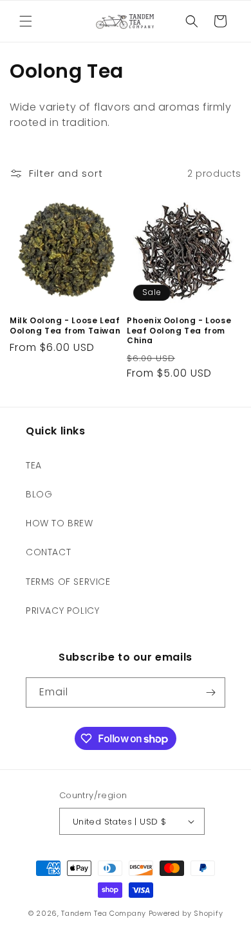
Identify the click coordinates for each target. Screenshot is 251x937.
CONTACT (48, 552)
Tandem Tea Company (103, 913)
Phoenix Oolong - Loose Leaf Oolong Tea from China (179, 331)
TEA (34, 465)
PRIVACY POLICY (62, 610)
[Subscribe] (210, 692)
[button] (26, 21)
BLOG (39, 494)
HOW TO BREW (59, 523)
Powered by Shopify (186, 913)
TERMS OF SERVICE (68, 581)
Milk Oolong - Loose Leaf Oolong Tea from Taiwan (65, 325)
